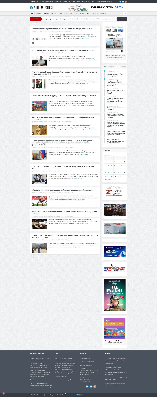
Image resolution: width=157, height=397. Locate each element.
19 (105, 172)
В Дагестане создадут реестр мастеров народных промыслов (94, 19)
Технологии (95, 13)
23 (118, 172)
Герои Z (93, 1)
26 (105, 176)
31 (121, 176)
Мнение (42, 1)
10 (121, 165)
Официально (58, 1)
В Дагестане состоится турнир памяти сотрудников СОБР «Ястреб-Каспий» (64, 95)
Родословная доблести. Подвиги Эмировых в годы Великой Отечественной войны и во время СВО (64, 73)
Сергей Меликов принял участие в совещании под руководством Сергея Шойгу (63, 167)
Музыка (78, 1)
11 (124, 165)
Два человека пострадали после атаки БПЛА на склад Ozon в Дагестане (115, 74)
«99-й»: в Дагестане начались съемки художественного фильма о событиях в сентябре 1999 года (65, 236)
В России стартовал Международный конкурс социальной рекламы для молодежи (63, 118)
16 (118, 169)
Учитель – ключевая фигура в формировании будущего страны (116, 92)
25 (124, 172)
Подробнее (84, 38)
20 (108, 172)
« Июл (105, 179)
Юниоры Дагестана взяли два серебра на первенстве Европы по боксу (59, 19)
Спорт (76, 13)
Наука (60, 13)
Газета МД (65, 1)
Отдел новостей (43, 31)
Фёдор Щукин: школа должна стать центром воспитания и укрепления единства (116, 133)
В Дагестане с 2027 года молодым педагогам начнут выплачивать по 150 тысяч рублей (116, 124)
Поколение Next (49, 1)
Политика (38, 13)
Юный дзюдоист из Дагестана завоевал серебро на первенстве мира (116, 141)
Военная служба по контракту (104, 1)
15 (115, 169)
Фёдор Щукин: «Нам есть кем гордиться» (116, 108)
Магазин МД (103, 13)
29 (115, 176)
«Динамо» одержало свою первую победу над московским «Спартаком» (62, 190)
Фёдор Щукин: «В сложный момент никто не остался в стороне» (115, 115)
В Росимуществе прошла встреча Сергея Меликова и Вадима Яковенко (62, 29)
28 (111, 176)
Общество (54, 13)
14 (111, 169)
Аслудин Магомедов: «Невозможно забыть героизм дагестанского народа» (64, 50)
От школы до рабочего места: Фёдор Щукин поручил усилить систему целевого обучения (116, 101)
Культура (82, 13)
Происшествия (68, 13)
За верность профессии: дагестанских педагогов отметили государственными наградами (116, 83)
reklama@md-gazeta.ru (86, 381)
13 (108, 169)
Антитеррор (72, 1)
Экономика (46, 13)
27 (108, 176)
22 (115, 172)
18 (124, 169)
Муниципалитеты (86, 1)
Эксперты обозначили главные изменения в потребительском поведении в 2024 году (64, 213)
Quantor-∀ (60, 395)
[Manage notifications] (3, 393)
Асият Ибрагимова (44, 53)
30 (118, 176)
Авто (88, 13)
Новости (67, 192)
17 (121, 169)
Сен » (109, 179)
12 (105, 169)
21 (111, 172)
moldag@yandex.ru (85, 379)
